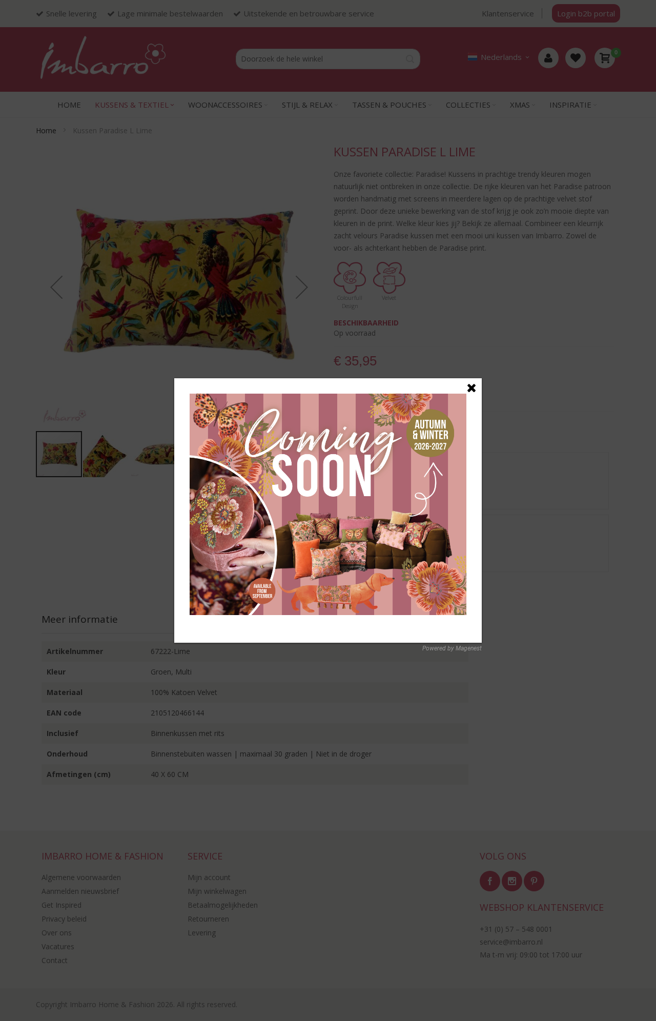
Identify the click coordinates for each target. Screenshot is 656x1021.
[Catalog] (328, 399)
